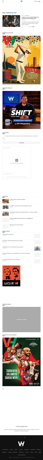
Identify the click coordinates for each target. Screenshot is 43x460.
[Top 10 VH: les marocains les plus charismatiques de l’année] (5, 207)
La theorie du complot (21, 319)
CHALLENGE (26, 449)
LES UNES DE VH (5, 449)
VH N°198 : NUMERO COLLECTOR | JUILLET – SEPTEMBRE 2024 (21, 218)
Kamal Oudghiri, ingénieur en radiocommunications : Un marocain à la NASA (23, 212)
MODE (36, 452)
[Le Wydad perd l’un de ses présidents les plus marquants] (37, 249)
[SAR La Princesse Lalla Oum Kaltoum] (5, 226)
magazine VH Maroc (22, 457)
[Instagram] (38, 1)
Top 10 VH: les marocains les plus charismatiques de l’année (21, 205)
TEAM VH (16, 449)
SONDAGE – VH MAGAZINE (12, 452)
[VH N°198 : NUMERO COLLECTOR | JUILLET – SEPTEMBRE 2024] (5, 220)
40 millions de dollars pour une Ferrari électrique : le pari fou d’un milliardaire (16, 253)
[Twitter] (36, 1)
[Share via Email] (33, 26)
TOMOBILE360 (4, 452)
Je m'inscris (21, 142)
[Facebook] (34, 1)
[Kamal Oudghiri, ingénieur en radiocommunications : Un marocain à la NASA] (5, 214)
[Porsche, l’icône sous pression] (37, 236)
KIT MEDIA (21, 449)
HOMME (39, 452)
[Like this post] (28, 26)
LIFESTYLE (27, 452)
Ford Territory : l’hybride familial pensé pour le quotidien (12, 240)
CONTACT (11, 449)
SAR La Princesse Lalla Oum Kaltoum (16, 224)
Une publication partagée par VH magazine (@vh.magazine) (17, 176)
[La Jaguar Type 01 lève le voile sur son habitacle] (37, 261)
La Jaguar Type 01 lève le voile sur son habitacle (11, 259)
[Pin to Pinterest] (32, 26)
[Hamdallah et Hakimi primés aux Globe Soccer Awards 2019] (11, 21)
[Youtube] (39, 1)
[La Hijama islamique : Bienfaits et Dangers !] (5, 201)
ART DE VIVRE (21, 452)
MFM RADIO (39, 449)
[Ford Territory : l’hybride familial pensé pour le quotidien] (37, 242)
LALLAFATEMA (32, 449)
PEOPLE (31, 452)
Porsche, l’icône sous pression (8, 234)
